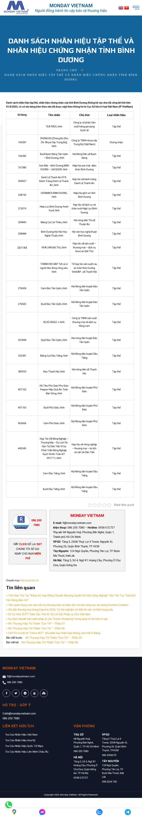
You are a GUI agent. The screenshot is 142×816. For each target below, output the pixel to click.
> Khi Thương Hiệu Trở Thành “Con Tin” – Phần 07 (35, 623)
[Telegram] (128, 812)
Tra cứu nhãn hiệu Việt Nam (21, 734)
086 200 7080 (14, 682)
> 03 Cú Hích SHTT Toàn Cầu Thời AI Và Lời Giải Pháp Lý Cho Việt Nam (48, 614)
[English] (120, 7)
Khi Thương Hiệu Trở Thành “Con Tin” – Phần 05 (53, 637)
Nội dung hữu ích (30, 580)
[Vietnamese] (126, 7)
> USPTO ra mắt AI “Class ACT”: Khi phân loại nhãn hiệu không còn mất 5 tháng (53, 633)
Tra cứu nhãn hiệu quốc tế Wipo (24, 746)
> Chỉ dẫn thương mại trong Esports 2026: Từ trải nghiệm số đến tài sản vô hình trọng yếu (59, 609)
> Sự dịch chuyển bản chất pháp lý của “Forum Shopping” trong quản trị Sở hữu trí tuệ (56, 619)
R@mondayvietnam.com (21, 676)
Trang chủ (66, 70)
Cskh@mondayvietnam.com (19, 713)
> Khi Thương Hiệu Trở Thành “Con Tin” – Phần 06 (35, 628)
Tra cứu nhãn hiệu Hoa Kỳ (20, 740)
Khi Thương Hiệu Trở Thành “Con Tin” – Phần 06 (49, 642)
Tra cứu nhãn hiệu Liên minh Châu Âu (26, 751)
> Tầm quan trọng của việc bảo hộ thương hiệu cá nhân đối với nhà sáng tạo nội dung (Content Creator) (67, 605)
